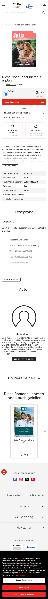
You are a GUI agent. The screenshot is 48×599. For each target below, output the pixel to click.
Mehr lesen (11, 279)
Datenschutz (20, 575)
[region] (24, 575)
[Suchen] (43, 13)
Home (4, 25)
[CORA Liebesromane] (17, 5)
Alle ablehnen (24, 587)
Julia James (11, 85)
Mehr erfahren (24, 359)
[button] (24, 118)
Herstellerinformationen (13, 199)
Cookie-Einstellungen (24, 580)
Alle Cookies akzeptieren (24, 594)
